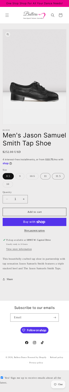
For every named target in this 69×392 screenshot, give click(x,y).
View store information (19, 249)
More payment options (34, 230)
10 (9, 185)
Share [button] (10, 279)
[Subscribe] (55, 317)
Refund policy (56, 357)
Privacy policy (36, 363)
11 (45, 176)
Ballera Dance (20, 357)
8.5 (8, 176)
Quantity (7, 192)
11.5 (58, 176)
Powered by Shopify (37, 357)
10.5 (34, 177)
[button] (7, 15)
